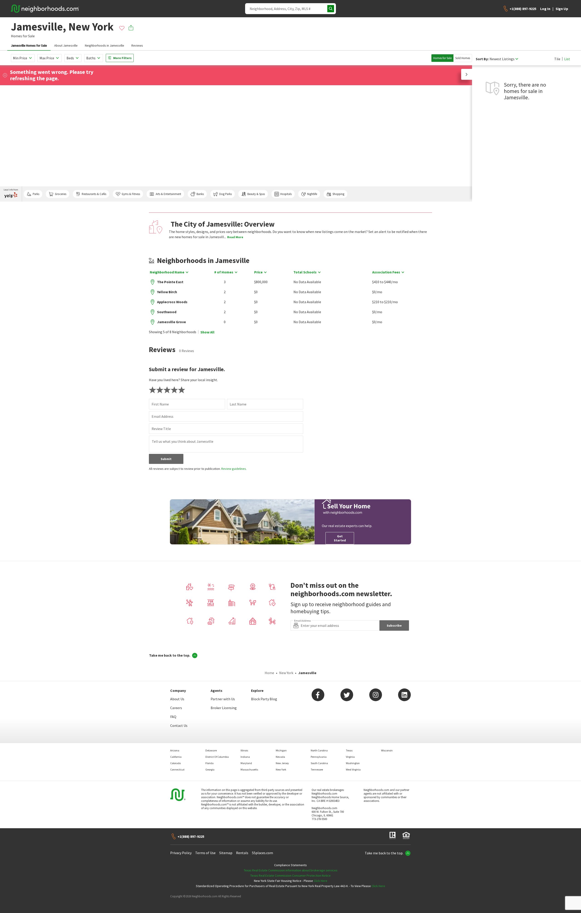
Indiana (245, 756)
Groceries (60, 194)
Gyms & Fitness (131, 194)
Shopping (338, 194)
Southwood (166, 312)
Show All (207, 332)
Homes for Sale (442, 58)
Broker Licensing (224, 707)
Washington (353, 763)
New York (286, 672)
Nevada (280, 756)
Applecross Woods (172, 302)
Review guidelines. (234, 469)
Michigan (281, 750)
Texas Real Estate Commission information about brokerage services (290, 870)
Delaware (211, 750)
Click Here (320, 881)
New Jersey (282, 763)
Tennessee (317, 769)
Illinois (244, 750)
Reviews (137, 45)
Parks (36, 194)
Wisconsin (387, 750)
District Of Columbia (217, 756)
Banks (200, 194)
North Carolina (319, 750)
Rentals (242, 852)
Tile (557, 59)
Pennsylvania (319, 756)
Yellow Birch (167, 292)
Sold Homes (462, 58)
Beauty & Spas (256, 194)
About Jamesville (66, 45)
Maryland (246, 763)
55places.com (262, 852)
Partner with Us (223, 699)
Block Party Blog (264, 699)
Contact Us (178, 725)
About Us (177, 699)
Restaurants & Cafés (94, 194)
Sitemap (225, 852)
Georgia (209, 769)
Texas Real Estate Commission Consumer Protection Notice (290, 875)
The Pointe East (170, 282)
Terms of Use (205, 852)
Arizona (174, 750)
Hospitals (286, 194)
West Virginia (353, 769)
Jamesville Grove (171, 322)
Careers (176, 707)
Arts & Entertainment (168, 194)
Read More (235, 237)
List (567, 59)
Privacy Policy (181, 852)
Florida (209, 763)
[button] (466, 74)
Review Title (161, 428)
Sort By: (482, 59)
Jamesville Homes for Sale (29, 45)
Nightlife (312, 194)
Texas (349, 750)
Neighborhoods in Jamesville (104, 45)
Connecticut (177, 769)
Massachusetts (249, 769)
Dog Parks (225, 194)
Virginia (350, 756)
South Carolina (319, 763)
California (176, 756)
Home (269, 672)
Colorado (175, 763)
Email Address (162, 416)
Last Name (238, 404)
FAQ (173, 716)
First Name (160, 404)
